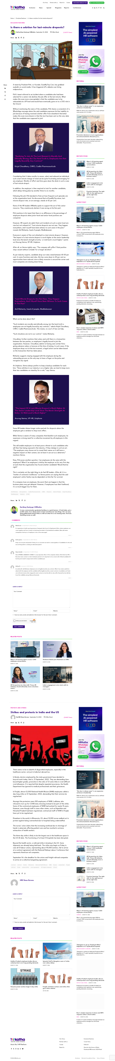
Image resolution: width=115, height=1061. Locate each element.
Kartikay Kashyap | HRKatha (26, 32)
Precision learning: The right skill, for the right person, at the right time (95, 193)
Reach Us (62, 2)
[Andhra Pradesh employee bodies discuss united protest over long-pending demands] (90, 282)
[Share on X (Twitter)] (18, 37)
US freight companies (46, 867)
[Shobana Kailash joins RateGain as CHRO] (57, 649)
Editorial (86, 1044)
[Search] (103, 8)
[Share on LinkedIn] (16, 37)
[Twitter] (5, 91)
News (41, 8)
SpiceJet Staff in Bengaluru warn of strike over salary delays (56, 962)
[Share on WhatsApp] (23, 37)
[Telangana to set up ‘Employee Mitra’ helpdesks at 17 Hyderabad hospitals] (90, 248)
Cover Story (87, 1041)
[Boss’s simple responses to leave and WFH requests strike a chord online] (90, 316)
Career (68, 2)
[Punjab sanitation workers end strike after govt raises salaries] (57, 976)
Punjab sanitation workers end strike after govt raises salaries (56, 987)
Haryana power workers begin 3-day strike (24, 986)
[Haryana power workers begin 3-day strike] (25, 976)
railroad (13, 867)
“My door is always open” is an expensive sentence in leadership (90, 107)
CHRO (43, 491)
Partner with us (54, 2)
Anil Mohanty (14, 491)
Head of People (57, 491)
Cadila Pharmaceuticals (34, 491)
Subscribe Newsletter (80, 2)
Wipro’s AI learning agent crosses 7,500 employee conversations (23, 660)
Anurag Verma (23, 491)
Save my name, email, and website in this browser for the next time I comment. (36, 615)
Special (49, 8)
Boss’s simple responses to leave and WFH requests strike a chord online (90, 328)
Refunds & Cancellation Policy (88, 1058)
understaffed (25, 867)
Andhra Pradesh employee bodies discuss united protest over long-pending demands (90, 294)
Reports (66, 8)
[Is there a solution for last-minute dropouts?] (41, 61)
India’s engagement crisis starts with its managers (55, 685)
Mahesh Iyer (18, 525)
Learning (79, 229)
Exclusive (32, 8)
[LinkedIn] (5, 88)
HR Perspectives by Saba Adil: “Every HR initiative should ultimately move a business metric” (24, 686)
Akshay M (18, 566)
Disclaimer (77, 1058)
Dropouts (49, 491)
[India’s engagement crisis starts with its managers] (57, 674)
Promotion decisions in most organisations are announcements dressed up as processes (90, 136)
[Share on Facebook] (21, 37)
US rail (55, 867)
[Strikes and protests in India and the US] (41, 746)
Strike (18, 867)
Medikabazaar (14, 494)
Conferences (77, 8)
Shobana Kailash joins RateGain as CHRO (56, 659)
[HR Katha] (18, 8)
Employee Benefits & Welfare (84, 948)
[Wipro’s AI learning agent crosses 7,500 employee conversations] (25, 649)
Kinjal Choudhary (67, 491)
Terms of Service (100, 1058)
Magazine (58, 8)
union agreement (35, 867)
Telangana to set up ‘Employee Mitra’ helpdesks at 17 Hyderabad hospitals (89, 260)
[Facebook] (5, 95)
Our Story (45, 2)
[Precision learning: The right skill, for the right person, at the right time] (81, 193)
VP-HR (27, 494)
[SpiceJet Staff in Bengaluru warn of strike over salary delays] (57, 951)
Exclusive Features (18, 23)
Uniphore (22, 494)
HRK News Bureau (23, 717)
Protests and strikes (18, 708)
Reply (69, 535)
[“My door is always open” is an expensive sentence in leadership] (90, 95)
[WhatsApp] (5, 99)
